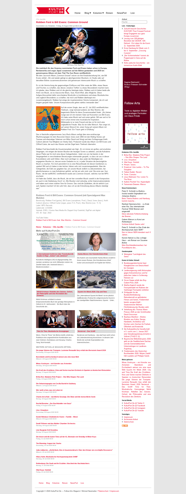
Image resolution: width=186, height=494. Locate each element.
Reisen (65, 483)
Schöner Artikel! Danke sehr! (133, 224)
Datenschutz (129, 422)
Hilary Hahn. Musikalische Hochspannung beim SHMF (57, 457)
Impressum (128, 417)
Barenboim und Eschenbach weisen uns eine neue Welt (136, 367)
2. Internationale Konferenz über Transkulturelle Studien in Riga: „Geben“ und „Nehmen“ (55, 255)
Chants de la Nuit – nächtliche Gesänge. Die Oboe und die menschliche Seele (65, 397)
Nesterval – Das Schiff (86, 331)
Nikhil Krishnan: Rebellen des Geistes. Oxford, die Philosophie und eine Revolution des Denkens (55, 294)
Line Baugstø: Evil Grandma (47, 430)
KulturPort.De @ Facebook (134, 406)
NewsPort (74, 483)
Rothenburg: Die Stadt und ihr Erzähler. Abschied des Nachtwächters (62, 463)
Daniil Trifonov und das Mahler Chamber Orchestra (55, 423)
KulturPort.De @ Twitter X (134, 403)
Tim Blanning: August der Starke (48, 443)
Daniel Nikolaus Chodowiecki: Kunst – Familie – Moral (57, 417)
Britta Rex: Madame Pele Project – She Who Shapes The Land (60, 377)
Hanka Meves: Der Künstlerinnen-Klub (93, 254)
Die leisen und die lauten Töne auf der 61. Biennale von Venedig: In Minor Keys (66, 437)
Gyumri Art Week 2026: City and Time (92, 292)
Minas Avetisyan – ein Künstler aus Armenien (53, 363)
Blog (48, 483)
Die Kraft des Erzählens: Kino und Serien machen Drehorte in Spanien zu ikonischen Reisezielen (136, 374)
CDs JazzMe (40, 19)
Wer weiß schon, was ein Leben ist (49, 390)
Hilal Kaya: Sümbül (43, 470)
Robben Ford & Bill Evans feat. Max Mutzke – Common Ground (61, 220)
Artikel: (124, 19)
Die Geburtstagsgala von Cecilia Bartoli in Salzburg (56, 383)
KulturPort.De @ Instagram (134, 408)
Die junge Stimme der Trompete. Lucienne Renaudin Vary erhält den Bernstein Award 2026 (136, 382)
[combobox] (134, 22)
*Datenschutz (103, 491)
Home (41, 483)
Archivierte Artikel (131, 419)
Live (82, 483)
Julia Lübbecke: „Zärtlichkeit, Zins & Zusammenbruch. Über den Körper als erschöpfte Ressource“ (74, 450)
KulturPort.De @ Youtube (134, 411)
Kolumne (55, 483)
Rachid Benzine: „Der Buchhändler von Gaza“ (54, 403)
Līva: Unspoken (42, 410)
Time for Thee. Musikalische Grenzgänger (53, 331)
